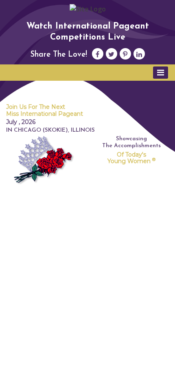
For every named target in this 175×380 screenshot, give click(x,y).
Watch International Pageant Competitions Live (87, 32)
